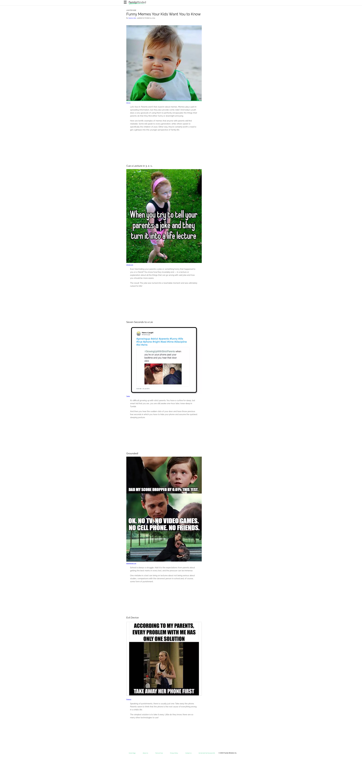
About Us (145, 753)
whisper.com (129, 265)
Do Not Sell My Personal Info (207, 753)
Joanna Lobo (132, 18)
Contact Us (188, 753)
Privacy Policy (174, 753)
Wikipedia (128, 102)
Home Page (132, 753)
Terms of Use (159, 753)
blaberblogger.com (131, 563)
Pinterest (128, 699)
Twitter (128, 396)
